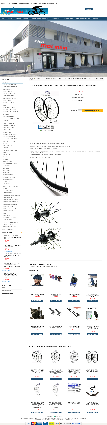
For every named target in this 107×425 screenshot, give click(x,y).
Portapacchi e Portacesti (11, 199)
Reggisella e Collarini (10, 204)
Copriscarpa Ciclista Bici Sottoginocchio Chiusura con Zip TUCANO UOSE (92, 295)
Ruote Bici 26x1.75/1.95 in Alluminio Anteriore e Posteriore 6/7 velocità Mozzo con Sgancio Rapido (55, 405)
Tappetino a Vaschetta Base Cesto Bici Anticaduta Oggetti (12, 237)
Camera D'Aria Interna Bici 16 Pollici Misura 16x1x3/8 (74, 294)
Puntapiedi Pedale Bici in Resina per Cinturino (55, 327)
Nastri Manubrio (8, 179)
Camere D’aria (7, 132)
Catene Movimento (9, 136)
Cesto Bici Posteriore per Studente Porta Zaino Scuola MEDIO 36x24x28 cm (12, 265)
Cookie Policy (58, 416)
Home (31, 78)
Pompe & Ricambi (8, 193)
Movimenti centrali (9, 177)
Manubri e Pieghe (8, 175)
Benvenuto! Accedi (44, 3)
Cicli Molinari (82, 97)
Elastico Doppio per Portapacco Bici (74, 327)
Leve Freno (6, 168)
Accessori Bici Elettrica (10, 87)
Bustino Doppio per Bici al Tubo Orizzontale (37, 327)
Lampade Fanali (7, 166)
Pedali (5, 188)
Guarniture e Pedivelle (10, 163)
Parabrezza (6, 181)
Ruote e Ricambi (8, 206)
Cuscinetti (6, 154)
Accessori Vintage (8, 96)
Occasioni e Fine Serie (9, 226)
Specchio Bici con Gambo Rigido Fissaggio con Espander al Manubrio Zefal (11, 275)
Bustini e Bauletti (8, 123)
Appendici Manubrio (9, 116)
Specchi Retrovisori (9, 217)
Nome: (3, 288)
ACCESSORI (5, 82)
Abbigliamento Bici (9, 107)
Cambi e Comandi (8, 130)
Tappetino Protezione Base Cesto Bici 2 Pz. (12, 246)
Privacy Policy (50, 416)
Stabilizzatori (7, 220)
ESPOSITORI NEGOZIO (8, 229)
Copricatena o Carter (10, 150)
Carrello (34, 3)
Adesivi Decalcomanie (9, 109)
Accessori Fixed (8, 91)
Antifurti (6, 114)
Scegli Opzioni (55, 300)
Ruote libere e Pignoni (10, 208)
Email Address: (6, 290)
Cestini (5, 143)
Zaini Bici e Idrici (8, 224)
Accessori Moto (8, 100)
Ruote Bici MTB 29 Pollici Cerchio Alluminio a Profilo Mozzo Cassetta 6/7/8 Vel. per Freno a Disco (56, 371)
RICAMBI (4, 105)
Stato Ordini (13, 3)
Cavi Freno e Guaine (9, 141)
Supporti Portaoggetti (10, 222)
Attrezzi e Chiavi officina (11, 118)
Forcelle (5, 159)
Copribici (5, 148)
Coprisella (6, 152)
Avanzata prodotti (61, 11)
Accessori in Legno (9, 93)
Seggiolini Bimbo (8, 211)
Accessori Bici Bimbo (9, 84)
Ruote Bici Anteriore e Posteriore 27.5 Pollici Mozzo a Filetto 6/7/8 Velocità (37, 371)
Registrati (54, 3)
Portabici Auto (7, 197)
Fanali (5, 157)
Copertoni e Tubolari (9, 145)
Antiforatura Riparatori (10, 112)
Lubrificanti (6, 170)
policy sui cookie (67, 419)
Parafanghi (6, 184)
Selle (4, 213)
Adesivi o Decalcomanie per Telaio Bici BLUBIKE (74, 403)
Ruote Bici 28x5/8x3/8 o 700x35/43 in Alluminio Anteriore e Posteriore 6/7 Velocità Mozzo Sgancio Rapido (37, 405)
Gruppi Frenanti (8, 161)
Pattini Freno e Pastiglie (10, 186)
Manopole (6, 172)
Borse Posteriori (8, 127)
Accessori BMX (7, 89)
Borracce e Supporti (9, 125)
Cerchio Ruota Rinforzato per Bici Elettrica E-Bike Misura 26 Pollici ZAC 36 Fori (92, 404)
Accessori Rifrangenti (10, 98)
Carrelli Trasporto (9, 102)
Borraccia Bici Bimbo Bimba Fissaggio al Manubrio (55, 294)
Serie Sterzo (7, 215)
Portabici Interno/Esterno (11, 195)
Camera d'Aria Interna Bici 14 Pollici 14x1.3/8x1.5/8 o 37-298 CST (93, 328)
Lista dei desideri (24, 3)
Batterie (5, 121)
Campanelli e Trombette (10, 134)
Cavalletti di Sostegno (10, 139)
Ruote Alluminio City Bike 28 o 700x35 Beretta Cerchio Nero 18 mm (92, 370)
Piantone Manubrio (9, 190)
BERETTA (80, 100)
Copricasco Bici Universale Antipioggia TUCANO (37, 294)
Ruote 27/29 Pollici (58, 78)
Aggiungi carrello (7, 242)
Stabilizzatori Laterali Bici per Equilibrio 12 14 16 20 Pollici (12, 255)
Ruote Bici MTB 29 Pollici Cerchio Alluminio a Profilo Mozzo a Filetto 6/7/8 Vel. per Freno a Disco (74, 371)
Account (4, 3)
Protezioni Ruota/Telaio (10, 202)
